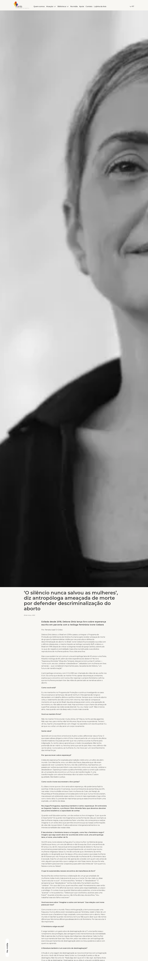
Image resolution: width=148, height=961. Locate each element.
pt (133, 6)
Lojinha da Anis (100, 6)
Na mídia (74, 6)
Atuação (49, 6)
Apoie (81, 6)
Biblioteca (62, 6)
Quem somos (39, 6)
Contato (89, 6)
